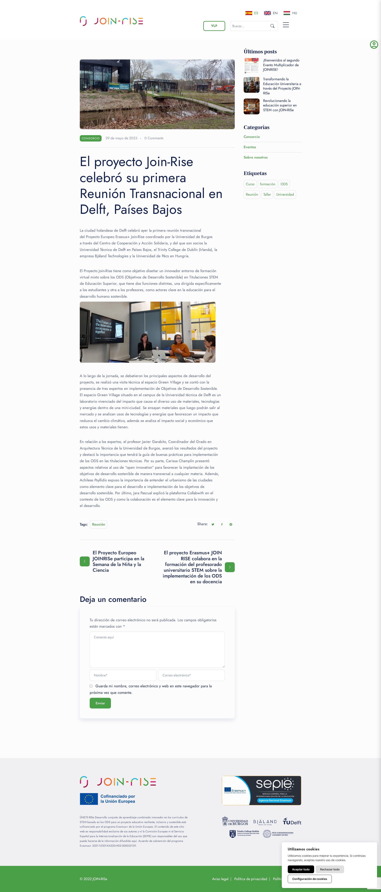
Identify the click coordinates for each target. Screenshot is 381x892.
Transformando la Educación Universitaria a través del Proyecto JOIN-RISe (282, 86)
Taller (267, 194)
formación (267, 184)
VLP (214, 26)
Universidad (285, 194)
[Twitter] (213, 524)
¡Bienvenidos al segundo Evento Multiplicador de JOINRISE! (281, 65)
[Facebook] (222, 524)
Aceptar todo (301, 869)
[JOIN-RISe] (112, 21)
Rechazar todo (330, 869)
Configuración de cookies (309, 879)
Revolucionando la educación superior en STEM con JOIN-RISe (280, 105)
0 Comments (153, 138)
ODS (284, 184)
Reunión (98, 524)
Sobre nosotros (256, 157)
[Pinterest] (231, 524)
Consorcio (91, 138)
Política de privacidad (250, 878)
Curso (250, 184)
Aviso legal (220, 878)
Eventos (250, 147)
